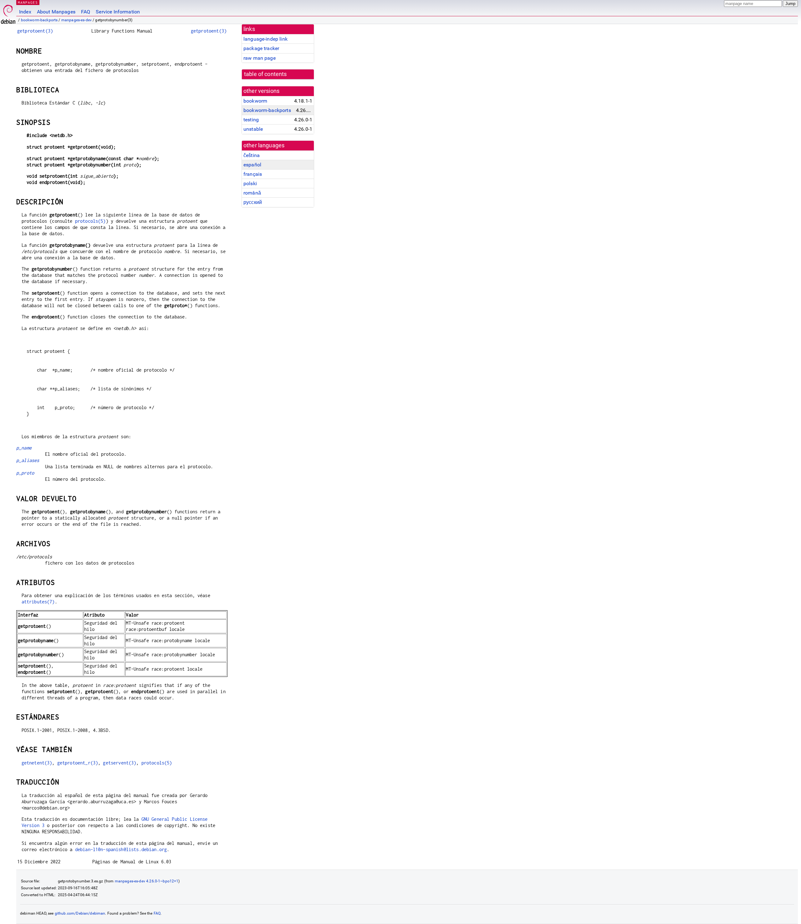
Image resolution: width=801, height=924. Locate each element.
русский (252, 202)
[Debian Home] (8, 12)
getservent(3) (119, 762)
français (252, 174)
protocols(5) (90, 221)
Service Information (118, 12)
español (252, 165)
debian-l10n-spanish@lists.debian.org (121, 849)
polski (250, 183)
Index (25, 12)
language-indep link (265, 39)
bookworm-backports (39, 20)
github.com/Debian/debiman (80, 913)
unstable (253, 129)
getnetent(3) (37, 762)
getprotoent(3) (35, 30)
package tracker (261, 48)
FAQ (85, 12)
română (252, 193)
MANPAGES (28, 2)
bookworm (255, 101)
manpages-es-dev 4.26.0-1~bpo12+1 (147, 881)
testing (251, 120)
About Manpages (56, 12)
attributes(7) (38, 601)
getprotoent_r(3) (77, 762)
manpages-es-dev (76, 20)
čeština (251, 155)
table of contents (265, 74)
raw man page (259, 58)
